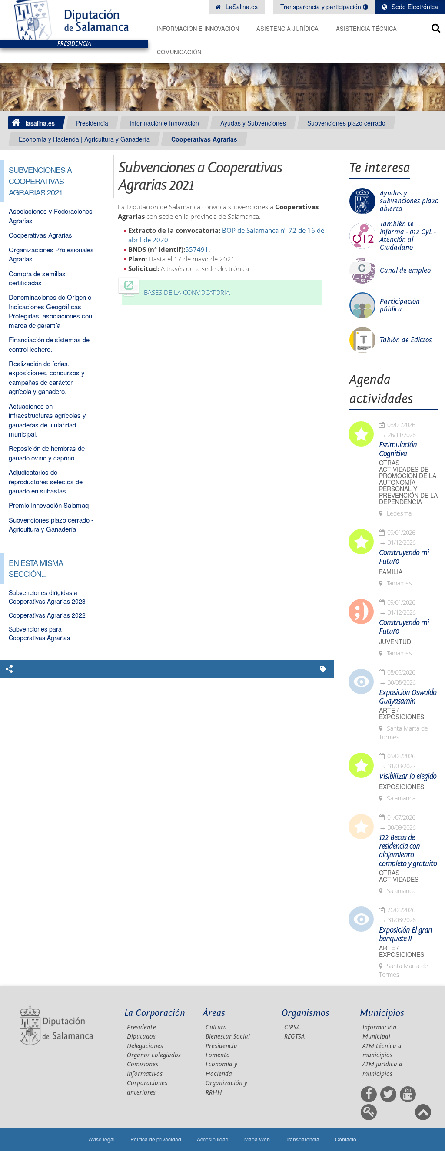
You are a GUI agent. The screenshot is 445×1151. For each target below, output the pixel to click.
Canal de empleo (405, 271)
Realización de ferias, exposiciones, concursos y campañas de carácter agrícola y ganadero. (47, 377)
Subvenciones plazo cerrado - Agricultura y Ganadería (51, 524)
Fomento (218, 1055)
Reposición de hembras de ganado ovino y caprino (47, 452)
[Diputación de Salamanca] (74, 20)
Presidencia (92, 123)
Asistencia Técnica (366, 28)
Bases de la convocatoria (187, 292)
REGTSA (294, 1036)
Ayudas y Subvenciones (253, 123)
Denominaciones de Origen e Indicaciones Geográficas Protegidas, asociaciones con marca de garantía (50, 310)
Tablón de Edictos (406, 340)
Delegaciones (145, 1046)
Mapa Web (257, 1139)
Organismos (305, 1013)
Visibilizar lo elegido (407, 776)
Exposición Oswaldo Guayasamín (407, 697)
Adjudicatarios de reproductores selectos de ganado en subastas (46, 481)
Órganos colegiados (154, 1055)
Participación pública (400, 305)
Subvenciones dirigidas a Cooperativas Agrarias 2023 (47, 596)
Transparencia (302, 1139)
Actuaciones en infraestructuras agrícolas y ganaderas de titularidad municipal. (47, 419)
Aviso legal (102, 1139)
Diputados (141, 1036)
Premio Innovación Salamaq (49, 504)
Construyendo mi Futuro (404, 557)
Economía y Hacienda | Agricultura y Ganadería (84, 139)
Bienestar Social (228, 1036)
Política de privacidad (155, 1139)
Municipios (382, 1013)
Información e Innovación (198, 28)
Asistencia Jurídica (287, 28)
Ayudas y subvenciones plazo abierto (409, 201)
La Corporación (154, 1013)
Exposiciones (401, 787)
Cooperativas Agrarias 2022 (47, 615)
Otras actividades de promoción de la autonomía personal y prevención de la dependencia (408, 482)
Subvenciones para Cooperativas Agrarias (39, 633)
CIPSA (292, 1027)
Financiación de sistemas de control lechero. (49, 344)
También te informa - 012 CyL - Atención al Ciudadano (408, 235)
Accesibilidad (213, 1139)
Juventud (395, 641)
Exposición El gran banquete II (405, 934)
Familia (390, 572)
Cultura (216, 1027)
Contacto (345, 1139)
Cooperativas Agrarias (204, 139)
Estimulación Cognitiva (398, 449)
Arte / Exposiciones (401, 713)
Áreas (214, 1013)
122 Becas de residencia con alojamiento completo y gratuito (408, 850)
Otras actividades (398, 876)
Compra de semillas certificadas (37, 278)
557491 (197, 249)
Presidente (141, 1027)
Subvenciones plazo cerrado (346, 123)
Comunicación (179, 52)
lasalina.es (40, 123)
